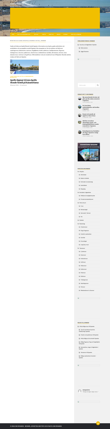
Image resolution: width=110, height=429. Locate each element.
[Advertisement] (55, 18)
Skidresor (83, 276)
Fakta (44, 34)
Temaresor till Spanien (86, 352)
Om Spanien (17, 4)
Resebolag (13, 77)
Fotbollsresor (84, 258)
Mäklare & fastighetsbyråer (88, 195)
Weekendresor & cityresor (87, 290)
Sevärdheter (84, 185)
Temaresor (82, 248)
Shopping (83, 189)
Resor (36, 34)
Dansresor (83, 255)
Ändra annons (84, 48)
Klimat (66, 34)
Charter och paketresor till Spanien (89, 335)
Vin (81, 216)
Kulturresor (84, 269)
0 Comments (23, 85)
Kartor (51, 34)
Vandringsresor (85, 283)
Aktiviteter (83, 174)
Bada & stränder (85, 178)
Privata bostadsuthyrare (87, 199)
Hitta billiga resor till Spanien (86, 326)
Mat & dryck (82, 202)
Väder (58, 34)
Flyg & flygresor (85, 230)
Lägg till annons (85, 51)
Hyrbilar (83, 237)
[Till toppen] (98, 423)
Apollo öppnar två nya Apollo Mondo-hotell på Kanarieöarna (24, 81)
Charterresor (14, 76)
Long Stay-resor (85, 244)
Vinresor (83, 287)
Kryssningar (84, 241)
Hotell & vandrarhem (26, 76)
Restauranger (84, 209)
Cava (82, 206)
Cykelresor (83, 251)
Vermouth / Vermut (85, 213)
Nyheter (81, 220)
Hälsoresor (83, 265)
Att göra (81, 171)
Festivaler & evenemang (87, 181)
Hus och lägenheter (23, 34)
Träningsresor (84, 279)
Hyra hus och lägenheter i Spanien (88, 44)
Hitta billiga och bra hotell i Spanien (90, 338)
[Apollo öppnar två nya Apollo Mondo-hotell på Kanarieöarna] (24, 67)
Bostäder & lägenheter (85, 192)
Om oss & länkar (76, 34)
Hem (13, 34)
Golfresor (83, 262)
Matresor (83, 272)
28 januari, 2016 (14, 85)
